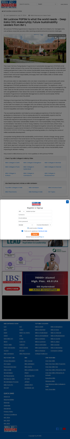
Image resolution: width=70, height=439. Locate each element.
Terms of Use (42, 231)
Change (40, 228)
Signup (35, 234)
